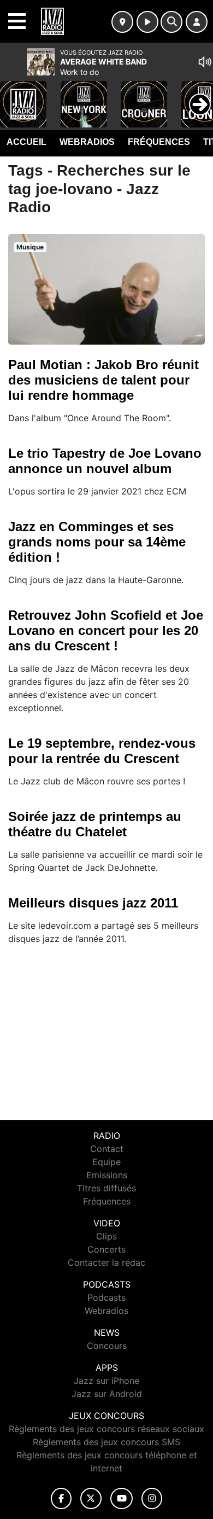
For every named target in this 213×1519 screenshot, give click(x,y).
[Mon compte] (197, 22)
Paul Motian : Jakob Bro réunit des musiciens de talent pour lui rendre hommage (103, 380)
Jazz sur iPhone (106, 1380)
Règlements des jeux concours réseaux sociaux (106, 1428)
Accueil (26, 142)
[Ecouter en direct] (147, 22)
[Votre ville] (122, 22)
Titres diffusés (106, 1188)
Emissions (106, 1174)
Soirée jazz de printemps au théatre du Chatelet (94, 824)
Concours (107, 1345)
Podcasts (106, 1297)
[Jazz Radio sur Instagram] (151, 1498)
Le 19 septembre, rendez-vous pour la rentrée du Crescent (102, 751)
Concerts (106, 1249)
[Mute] (205, 62)
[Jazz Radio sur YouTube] (121, 1498)
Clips (106, 1236)
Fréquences (159, 142)
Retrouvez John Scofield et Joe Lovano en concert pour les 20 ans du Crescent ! (105, 630)
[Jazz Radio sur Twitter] (91, 1498)
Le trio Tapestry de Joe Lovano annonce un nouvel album (105, 461)
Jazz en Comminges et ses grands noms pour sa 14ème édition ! (97, 541)
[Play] (14, 96)
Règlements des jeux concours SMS (106, 1441)
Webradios (87, 142)
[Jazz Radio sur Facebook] (61, 1498)
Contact (106, 1148)
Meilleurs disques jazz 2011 (93, 902)
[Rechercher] (171, 22)
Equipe (106, 1161)
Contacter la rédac (106, 1262)
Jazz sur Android (107, 1393)
